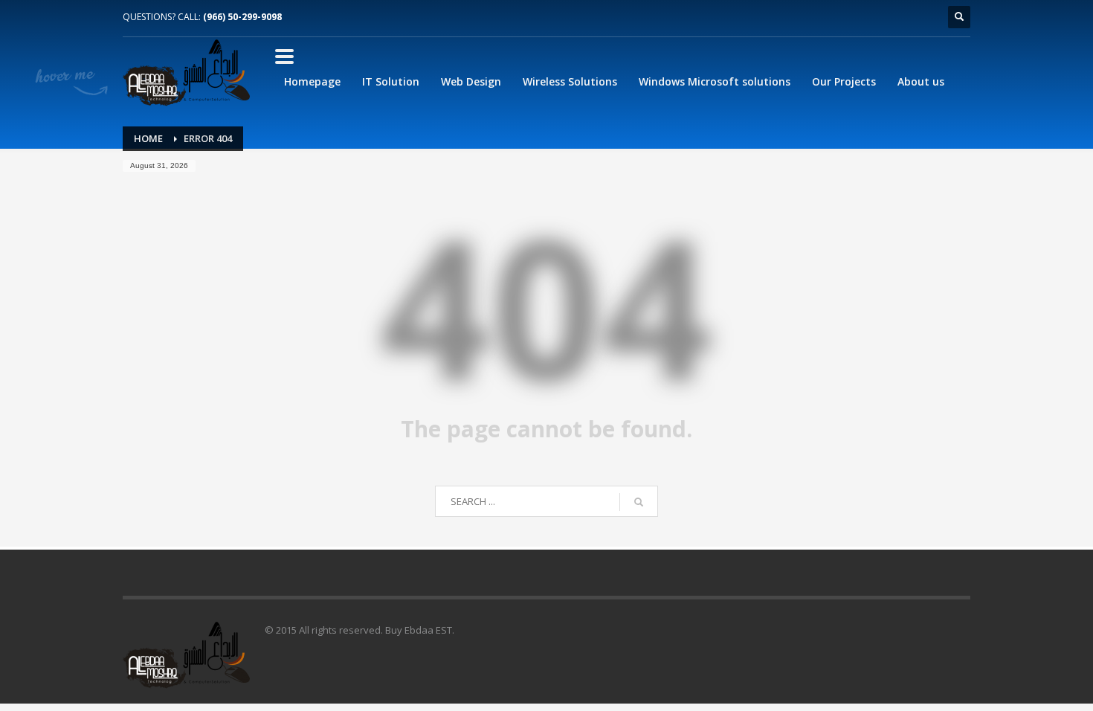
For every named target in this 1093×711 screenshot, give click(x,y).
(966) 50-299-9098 (242, 16)
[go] (638, 502)
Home (148, 138)
